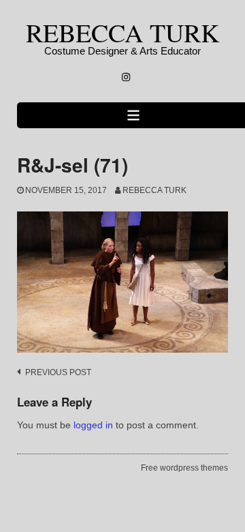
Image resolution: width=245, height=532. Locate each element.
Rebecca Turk (154, 190)
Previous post (58, 372)
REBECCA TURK (122, 32)
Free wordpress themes (184, 468)
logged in (93, 424)
